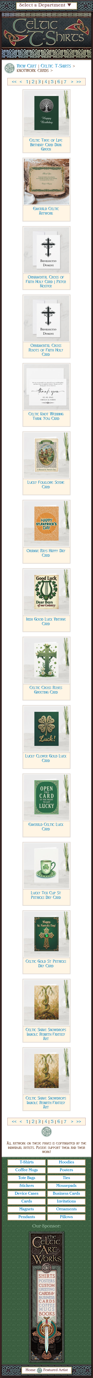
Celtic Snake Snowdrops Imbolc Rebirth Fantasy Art (46, 1034)
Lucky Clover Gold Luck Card (45, 758)
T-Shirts (27, 1162)
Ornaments (66, 1209)
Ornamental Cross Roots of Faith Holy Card (46, 350)
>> (78, 82)
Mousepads (66, 1186)
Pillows (66, 1217)
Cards (26, 1201)
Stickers (26, 1186)
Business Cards (66, 1194)
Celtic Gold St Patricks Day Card (46, 963)
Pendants (26, 1217)
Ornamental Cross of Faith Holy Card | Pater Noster (46, 281)
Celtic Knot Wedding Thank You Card (46, 416)
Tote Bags (26, 1178)
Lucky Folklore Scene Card (45, 485)
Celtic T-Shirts (56, 66)
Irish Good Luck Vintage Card (46, 621)
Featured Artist (55, 1370)
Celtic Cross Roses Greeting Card (46, 690)
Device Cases (26, 1194)
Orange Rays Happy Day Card (46, 553)
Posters (66, 1170)
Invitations (66, 1201)
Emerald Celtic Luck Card (46, 827)
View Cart (27, 66)
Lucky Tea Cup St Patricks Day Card (46, 895)
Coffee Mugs (26, 1170)
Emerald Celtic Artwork (46, 211)
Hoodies (66, 1162)
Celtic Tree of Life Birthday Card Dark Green (45, 145)
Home (31, 1370)
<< (14, 82)
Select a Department (42, 5)
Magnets (26, 1209)
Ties (66, 1178)
